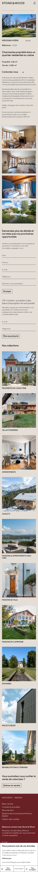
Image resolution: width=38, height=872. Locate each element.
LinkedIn (18, 798)
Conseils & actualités (11, 807)
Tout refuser (8, 869)
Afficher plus (6, 858)
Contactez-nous (10, 72)
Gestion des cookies (10, 819)
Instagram (7, 798)
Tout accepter (32, 869)
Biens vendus (7, 804)
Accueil (4, 10)
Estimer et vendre (11, 786)
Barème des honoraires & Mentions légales (17, 815)
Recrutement (8, 810)
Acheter (12, 10)
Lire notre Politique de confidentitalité (16, 862)
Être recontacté (10, 336)
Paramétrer (18, 869)
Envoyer (7, 291)
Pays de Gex (21, 10)
